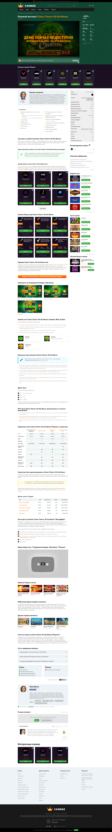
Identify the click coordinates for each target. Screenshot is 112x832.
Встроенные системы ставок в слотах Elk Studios (81, 161)
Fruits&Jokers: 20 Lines (24, 510)
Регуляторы (41, 791)
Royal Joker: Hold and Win (24, 502)
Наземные (41, 785)
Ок (76, 830)
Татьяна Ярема (31, 706)
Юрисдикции (42, 789)
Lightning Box (59, 629)
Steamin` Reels (41, 430)
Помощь (83, 782)
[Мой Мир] (62, 680)
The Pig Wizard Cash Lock (86, 175)
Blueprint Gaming (47, 628)
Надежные (20, 782)
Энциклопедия (21, 798)
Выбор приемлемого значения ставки (27, 536)
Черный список (21, 776)
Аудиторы (41, 793)
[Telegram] (65, 680)
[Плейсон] (92, 95)
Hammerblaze (84, 232)
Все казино (43, 208)
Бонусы (33, 9)
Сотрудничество (63, 773)
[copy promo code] (25, 81)
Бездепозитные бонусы (23, 793)
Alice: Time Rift (84, 246)
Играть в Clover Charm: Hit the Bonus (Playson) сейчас (42, 277)
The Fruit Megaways (23, 505)
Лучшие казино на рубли (23, 789)
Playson (19, 596)
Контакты (83, 784)
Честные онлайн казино (23, 787)
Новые (19, 773)
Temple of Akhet (84, 225)
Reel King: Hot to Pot (85, 197)
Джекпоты (20, 780)
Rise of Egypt (22, 513)
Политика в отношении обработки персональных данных (87, 779)
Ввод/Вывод (42, 776)
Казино (21, 9)
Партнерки (62, 778)
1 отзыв (84, 18)
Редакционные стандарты (87, 787)
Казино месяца (42, 787)
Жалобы (46, 9)
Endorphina (83, 219)
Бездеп (20, 223)
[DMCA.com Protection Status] (55, 822)
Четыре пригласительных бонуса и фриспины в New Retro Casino (87, 260)
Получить (26, 230)
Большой (55, 244)
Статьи (40, 9)
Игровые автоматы (22, 785)
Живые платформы (43, 780)
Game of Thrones (84, 190)
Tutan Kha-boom (84, 239)
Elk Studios (20, 628)
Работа (61, 776)
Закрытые (20, 778)
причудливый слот (54, 266)
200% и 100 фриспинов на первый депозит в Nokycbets (87, 267)
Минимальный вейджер (41, 244)
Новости (53, 9)
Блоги (40, 798)
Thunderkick (83, 226)
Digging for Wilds (52, 430)
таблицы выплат (44, 360)
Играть (23, 84)
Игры (27, 9)
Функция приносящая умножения (34, 373)
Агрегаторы (41, 782)
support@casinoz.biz (75, 1)
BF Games (33, 628)
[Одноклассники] (63, 680)
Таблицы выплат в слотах (75, 163)
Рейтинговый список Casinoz (24, 166)
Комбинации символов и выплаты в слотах (79, 167)
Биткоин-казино (21, 796)
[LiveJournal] (60, 680)
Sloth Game (83, 218)
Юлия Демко (23, 101)
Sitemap (83, 789)
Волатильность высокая (24, 416)
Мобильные (41, 796)
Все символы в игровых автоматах (78, 165)
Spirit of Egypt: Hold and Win (24, 507)
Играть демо (62, 590)
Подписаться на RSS (60, 826)
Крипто (40, 778)
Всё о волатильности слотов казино (78, 159)
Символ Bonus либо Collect (25, 324)
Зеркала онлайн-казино (23, 791)
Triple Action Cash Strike (86, 204)
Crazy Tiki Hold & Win (63, 430)
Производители (42, 773)
